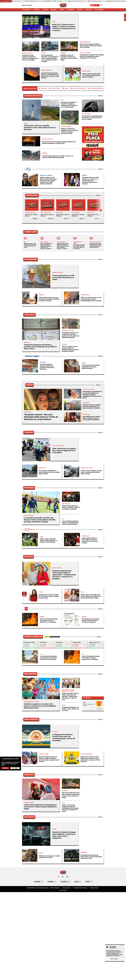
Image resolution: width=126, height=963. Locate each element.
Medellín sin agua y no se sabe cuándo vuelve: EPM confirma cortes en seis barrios (30, 245)
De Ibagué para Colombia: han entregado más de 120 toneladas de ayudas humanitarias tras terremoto (92, 56)
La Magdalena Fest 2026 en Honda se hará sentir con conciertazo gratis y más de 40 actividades (63, 737)
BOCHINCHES (70, 9)
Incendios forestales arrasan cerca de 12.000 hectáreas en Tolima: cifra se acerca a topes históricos (50, 75)
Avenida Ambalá (55, 88)
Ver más (100, 95)
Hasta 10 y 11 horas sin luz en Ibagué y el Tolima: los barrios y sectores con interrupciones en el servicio (64, 27)
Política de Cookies (114, 955)
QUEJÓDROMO (26, 9)
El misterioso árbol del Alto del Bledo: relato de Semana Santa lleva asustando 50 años (91, 856)
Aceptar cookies (114, 959)
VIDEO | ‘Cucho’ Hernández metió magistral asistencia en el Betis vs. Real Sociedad (48, 540)
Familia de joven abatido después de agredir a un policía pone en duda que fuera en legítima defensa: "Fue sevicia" (63, 246)
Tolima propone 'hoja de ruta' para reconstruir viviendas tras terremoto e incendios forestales (49, 299)
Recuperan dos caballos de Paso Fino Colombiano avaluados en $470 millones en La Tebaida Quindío (69, 104)
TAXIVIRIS (45, 9)
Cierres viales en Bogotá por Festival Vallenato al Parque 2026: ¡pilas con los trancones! (79, 246)
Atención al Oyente (66, 887)
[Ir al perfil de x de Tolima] (62, 876)
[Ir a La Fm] (27, 169)
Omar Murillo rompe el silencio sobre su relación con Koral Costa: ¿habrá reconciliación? (91, 418)
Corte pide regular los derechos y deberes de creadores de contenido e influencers (47, 367)
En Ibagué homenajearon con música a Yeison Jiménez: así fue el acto (70, 708)
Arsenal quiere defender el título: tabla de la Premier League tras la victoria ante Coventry (90, 540)
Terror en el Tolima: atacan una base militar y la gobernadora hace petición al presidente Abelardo (70, 349)
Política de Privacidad (54, 887)
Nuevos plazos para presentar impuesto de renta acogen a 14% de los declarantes (90, 620)
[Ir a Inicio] (63, 5)
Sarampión (44, 88)
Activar (5, 768)
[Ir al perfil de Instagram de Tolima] (67, 876)
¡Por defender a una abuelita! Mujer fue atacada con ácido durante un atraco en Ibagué (92, 117)
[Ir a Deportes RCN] (29, 529)
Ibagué (66, 88)
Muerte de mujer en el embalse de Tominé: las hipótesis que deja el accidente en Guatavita (92, 406)
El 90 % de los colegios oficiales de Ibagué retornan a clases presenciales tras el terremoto (91, 45)
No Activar (15, 768)
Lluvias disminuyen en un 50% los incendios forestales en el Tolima (63, 277)
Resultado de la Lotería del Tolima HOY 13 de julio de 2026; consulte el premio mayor (49, 596)
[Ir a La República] (26, 609)
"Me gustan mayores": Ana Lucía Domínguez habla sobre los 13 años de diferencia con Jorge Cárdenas (41, 416)
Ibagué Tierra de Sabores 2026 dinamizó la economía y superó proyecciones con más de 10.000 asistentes (90, 759)
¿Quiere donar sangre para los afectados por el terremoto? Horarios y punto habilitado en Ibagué (40, 807)
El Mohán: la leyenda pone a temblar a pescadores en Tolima (49, 856)
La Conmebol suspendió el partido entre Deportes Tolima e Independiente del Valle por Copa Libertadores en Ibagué (39, 520)
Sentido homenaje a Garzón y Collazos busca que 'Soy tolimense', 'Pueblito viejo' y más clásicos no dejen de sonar (70, 696)
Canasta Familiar (5, 1)
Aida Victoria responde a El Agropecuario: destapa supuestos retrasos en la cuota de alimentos (96, 245)
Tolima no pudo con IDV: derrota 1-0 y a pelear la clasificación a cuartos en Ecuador (91, 75)
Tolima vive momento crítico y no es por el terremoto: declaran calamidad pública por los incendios (91, 299)
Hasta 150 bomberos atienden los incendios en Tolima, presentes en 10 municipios (49, 620)
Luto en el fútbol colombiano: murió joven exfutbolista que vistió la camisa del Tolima (70, 522)
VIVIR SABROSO (99, 9)
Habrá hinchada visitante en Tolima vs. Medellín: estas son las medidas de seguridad (71, 507)
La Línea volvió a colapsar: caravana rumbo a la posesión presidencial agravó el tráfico (91, 472)
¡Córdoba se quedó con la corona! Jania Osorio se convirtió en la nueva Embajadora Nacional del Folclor (40, 706)
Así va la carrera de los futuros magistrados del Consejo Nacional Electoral (91, 366)
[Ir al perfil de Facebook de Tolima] (58, 876)
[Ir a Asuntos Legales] (32, 356)
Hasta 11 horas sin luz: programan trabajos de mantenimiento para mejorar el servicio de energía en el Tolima (70, 808)
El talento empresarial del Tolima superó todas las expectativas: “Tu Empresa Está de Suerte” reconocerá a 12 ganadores (64, 575)
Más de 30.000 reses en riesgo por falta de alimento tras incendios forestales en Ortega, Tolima (58, 142)
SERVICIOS (80, 9)
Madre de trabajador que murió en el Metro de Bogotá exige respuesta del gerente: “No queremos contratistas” (46, 246)
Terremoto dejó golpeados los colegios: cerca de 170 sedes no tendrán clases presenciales (57, 156)
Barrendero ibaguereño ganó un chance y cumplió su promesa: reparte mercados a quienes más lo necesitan (49, 759)
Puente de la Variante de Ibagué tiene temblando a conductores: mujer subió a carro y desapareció (64, 835)
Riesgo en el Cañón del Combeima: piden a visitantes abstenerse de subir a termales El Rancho (69, 131)
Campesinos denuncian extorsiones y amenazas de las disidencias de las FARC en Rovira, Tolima (40, 347)
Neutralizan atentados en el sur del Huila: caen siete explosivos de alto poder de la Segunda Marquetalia (70, 335)
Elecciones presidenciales (97, 88)
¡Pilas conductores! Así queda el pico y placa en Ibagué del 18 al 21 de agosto (64, 450)
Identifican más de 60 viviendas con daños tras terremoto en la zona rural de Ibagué (69, 57)
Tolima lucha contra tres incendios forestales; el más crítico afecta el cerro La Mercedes (40, 127)
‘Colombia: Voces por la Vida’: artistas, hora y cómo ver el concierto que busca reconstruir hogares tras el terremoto (90, 181)
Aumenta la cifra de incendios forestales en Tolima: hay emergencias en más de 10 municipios (30, 57)
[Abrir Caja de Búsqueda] (102, 5)
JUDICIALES (36, 9)
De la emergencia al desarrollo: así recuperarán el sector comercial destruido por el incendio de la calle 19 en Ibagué (49, 58)
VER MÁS (35, 218)
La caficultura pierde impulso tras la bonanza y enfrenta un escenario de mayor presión (48, 657)
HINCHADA (53, 9)
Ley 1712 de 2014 (63, 890)
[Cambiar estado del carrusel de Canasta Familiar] (10, 1)
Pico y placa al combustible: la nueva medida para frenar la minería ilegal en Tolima (49, 472)
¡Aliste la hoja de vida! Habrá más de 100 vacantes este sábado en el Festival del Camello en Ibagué (91, 596)
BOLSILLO (61, 9)
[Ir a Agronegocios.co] (52, 637)
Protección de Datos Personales (80, 887)
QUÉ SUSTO (89, 9)
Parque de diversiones (79, 88)
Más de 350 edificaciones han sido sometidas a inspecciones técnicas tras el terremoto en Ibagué (71, 795)
